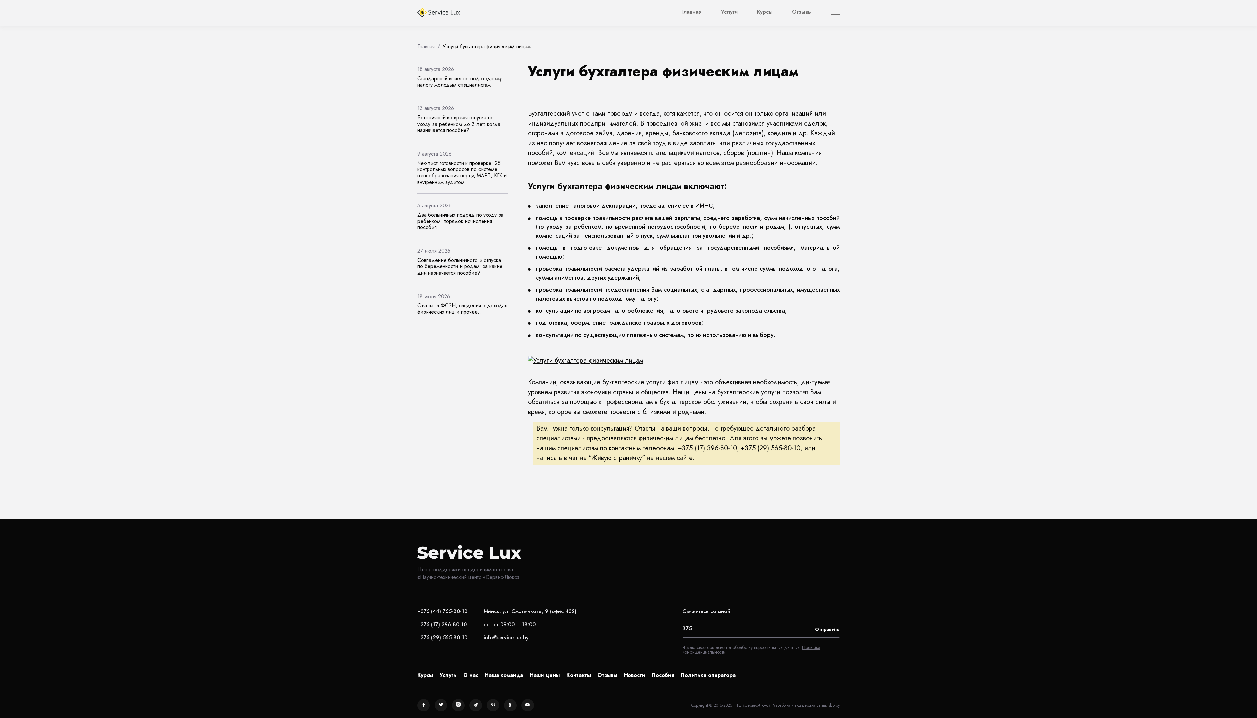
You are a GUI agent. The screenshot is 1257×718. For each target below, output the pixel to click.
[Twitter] (441, 705)
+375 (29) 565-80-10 (442, 637)
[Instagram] (458, 705)
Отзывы (802, 12)
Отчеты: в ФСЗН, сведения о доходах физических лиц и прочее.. (462, 309)
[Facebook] (423, 705)
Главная (691, 12)
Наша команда (504, 675)
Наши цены (545, 675)
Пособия (663, 675)
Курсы (765, 12)
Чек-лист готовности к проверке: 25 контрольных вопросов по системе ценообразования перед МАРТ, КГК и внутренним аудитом (462, 172)
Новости (634, 675)
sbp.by (834, 705)
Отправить (827, 629)
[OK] (510, 705)
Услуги (729, 12)
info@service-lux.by (506, 637)
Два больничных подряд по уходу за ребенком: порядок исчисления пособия (460, 221)
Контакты (578, 675)
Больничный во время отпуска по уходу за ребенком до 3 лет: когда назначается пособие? (458, 124)
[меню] (835, 13)
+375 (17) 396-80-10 (442, 624)
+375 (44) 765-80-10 (442, 611)
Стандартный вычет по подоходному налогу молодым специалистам (459, 81)
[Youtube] (527, 705)
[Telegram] (475, 705)
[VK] (493, 705)
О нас (470, 675)
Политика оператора (708, 675)
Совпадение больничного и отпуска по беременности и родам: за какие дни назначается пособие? (459, 266)
